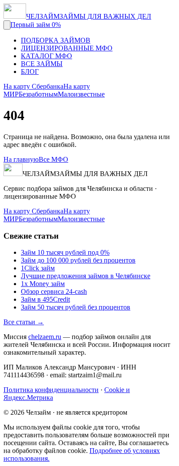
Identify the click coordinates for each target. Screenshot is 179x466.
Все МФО (53, 159)
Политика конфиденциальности (51, 389)
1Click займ (38, 268)
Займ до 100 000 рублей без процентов (78, 260)
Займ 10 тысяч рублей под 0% (65, 252)
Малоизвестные (81, 94)
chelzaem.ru (44, 336)
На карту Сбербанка (33, 86)
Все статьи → (23, 322)
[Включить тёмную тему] (6, 25)
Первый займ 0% (35, 24)
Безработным (38, 94)
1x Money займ (43, 283)
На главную (21, 159)
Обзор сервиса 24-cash (54, 291)
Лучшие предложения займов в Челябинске (85, 276)
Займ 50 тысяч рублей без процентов (75, 307)
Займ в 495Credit (45, 299)
